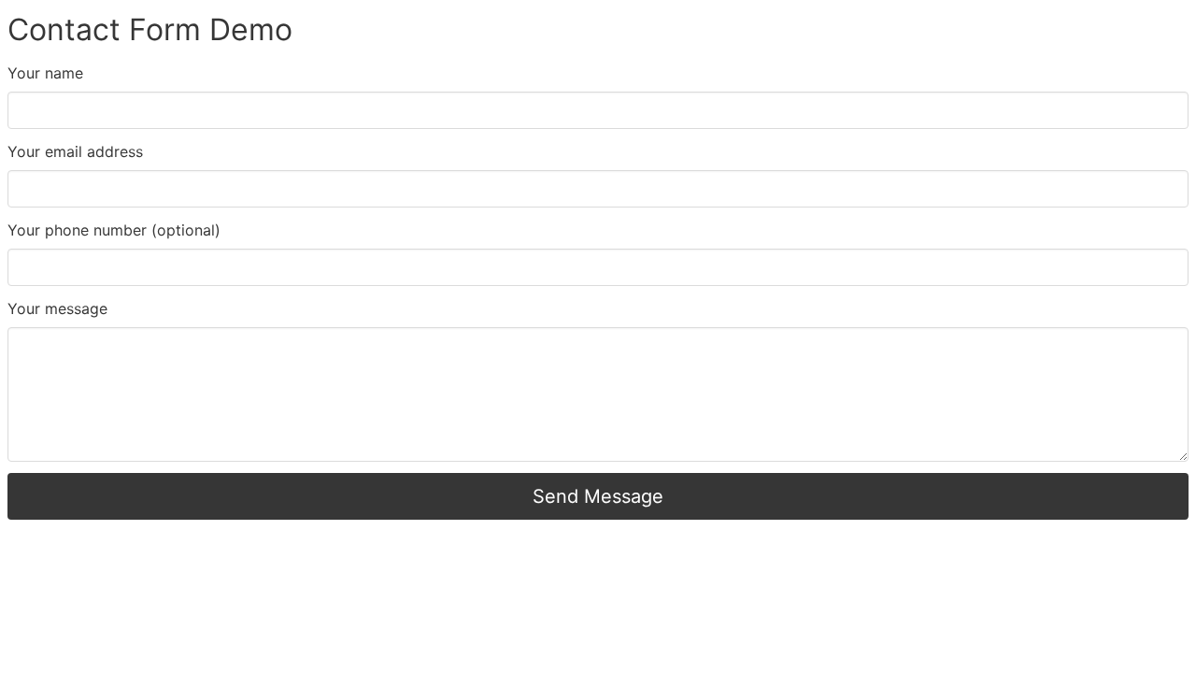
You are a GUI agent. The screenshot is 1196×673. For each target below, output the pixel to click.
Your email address (75, 151)
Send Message (598, 496)
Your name (45, 73)
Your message (57, 308)
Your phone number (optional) (114, 230)
